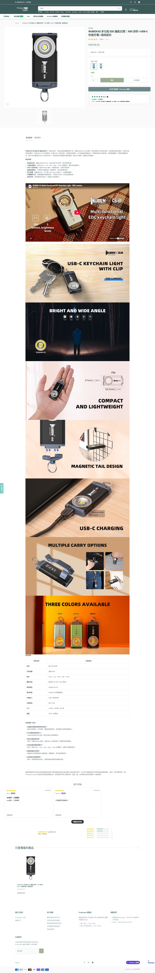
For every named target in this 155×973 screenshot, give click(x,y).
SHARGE (57, 12)
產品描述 (29, 138)
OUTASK (80, 12)
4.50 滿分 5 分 (51, 832)
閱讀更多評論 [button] (77, 822)
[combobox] (80, 8)
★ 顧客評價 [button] (2, 488)
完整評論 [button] (9, 815)
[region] (77, 709)
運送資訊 (37, 138)
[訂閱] (41, 951)
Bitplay (62, 12)
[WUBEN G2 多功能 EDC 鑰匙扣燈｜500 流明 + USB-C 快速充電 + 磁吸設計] (31, 878)
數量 (92, 76)
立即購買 (136, 80)
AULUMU (52, 12)
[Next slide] (152, 806)
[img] (11, 790)
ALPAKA (47, 12)
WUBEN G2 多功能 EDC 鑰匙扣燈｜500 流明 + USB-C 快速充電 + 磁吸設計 (30, 885)
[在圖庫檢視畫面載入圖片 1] (44, 117)
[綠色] (101, 66)
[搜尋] (119, 8)
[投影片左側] (133, 848)
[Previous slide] (2, 806)
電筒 (97, 12)
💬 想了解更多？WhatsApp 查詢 (119, 89)
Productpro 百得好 (132, 969)
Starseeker (74, 12)
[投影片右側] (138, 848)
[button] (134, 9)
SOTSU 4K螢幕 (86, 12)
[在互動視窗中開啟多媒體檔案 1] (44, 67)
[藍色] (94, 66)
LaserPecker (68, 12)
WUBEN (90, 28)
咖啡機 (102, 12)
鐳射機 (92, 12)
